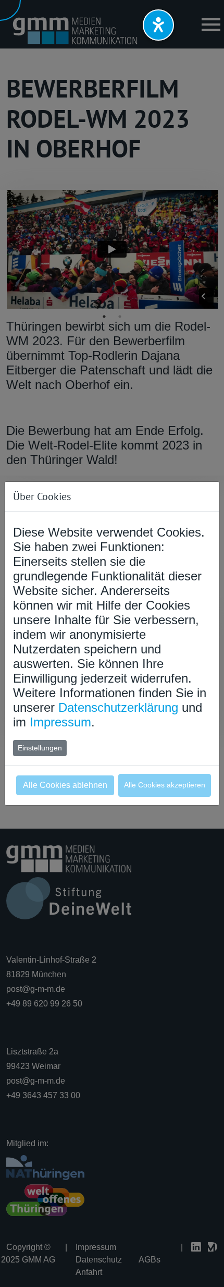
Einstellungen (40, 748)
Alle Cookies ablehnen (65, 785)
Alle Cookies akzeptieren (164, 785)
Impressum (60, 722)
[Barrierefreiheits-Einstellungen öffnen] (158, 25)
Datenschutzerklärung (118, 707)
